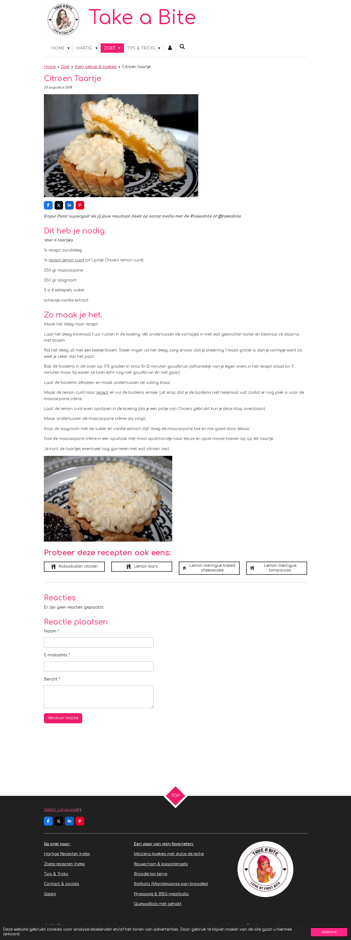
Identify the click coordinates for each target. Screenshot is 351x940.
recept (102, 392)
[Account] (170, 48)
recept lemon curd (66, 260)
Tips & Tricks (56, 874)
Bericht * (52, 679)
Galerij (50, 894)
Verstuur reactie (63, 718)
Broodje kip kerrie (150, 874)
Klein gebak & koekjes (96, 67)
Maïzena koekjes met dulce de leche (169, 854)
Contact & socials (61, 884)
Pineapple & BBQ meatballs (161, 894)
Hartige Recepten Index (67, 854)
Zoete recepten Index (64, 864)
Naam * (51, 631)
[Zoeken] (182, 47)
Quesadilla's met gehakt (158, 904)
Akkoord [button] (329, 932)
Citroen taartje (136, 67)
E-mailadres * (57, 655)
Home (50, 67)
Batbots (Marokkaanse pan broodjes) (171, 884)
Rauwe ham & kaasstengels (161, 864)
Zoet (65, 67)
